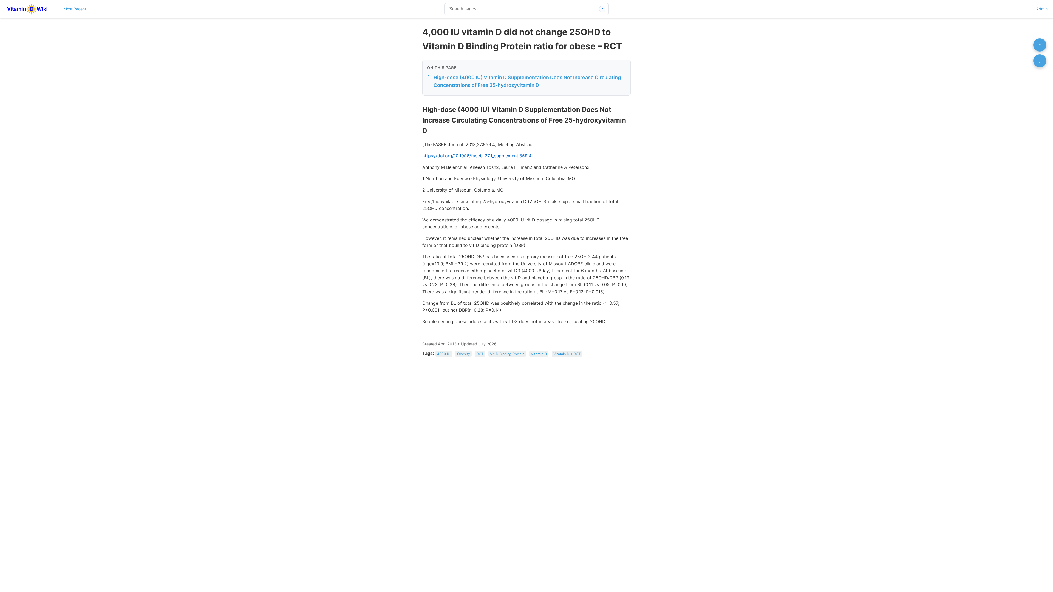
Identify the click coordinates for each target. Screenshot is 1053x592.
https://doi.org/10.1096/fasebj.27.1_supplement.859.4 (476, 155)
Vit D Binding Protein (507, 354)
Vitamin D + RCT (567, 354)
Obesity (463, 354)
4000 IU (443, 354)
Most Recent (75, 9)
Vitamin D (539, 354)
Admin (1042, 9)
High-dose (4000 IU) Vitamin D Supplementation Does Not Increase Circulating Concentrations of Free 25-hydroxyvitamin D (527, 81)
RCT (480, 354)
